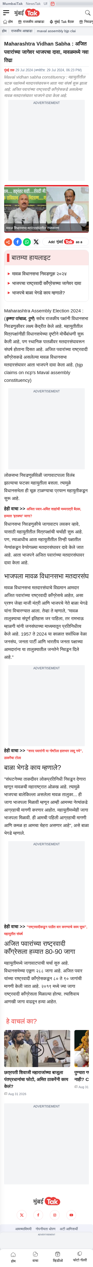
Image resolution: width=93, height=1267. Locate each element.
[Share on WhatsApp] (27, 242)
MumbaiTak (13, 4)
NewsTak (33, 4)
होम (4, 31)
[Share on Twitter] (36, 242)
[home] (46, 1201)
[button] (37, 1048)
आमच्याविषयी (23, 1229)
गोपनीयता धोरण (46, 1229)
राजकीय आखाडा (21, 31)
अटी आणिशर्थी (69, 1229)
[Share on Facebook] (17, 242)
